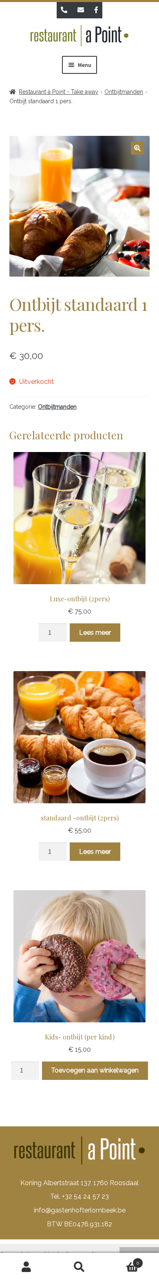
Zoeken (79, 1267)
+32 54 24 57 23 (85, 1196)
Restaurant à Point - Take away (58, 92)
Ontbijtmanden (123, 92)
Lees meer (95, 632)
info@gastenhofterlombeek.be (80, 1210)
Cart (122, 1260)
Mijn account (26, 1267)
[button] (137, 148)
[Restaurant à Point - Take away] (80, 37)
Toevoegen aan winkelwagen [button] (95, 1070)
